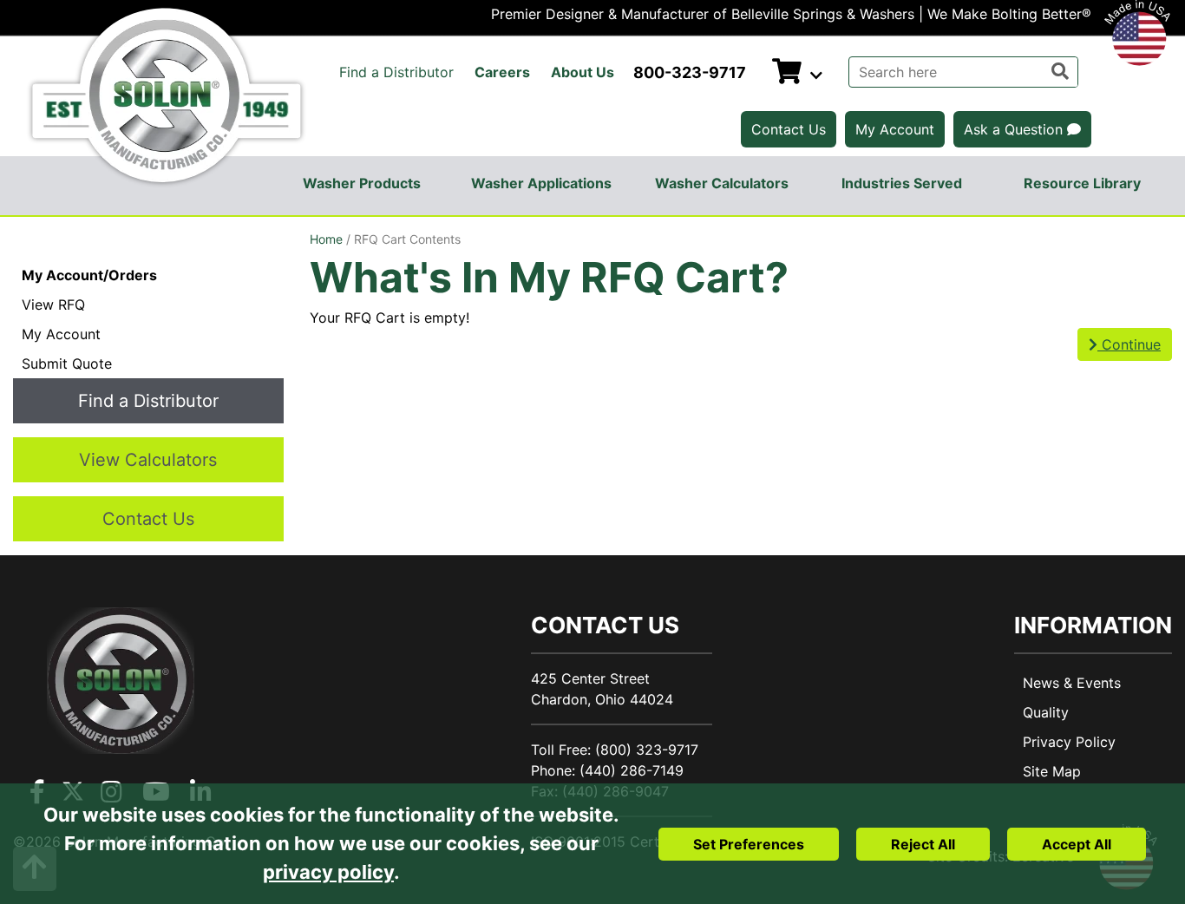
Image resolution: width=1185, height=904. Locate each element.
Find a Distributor (396, 72)
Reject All (923, 844)
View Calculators (148, 459)
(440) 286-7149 (631, 770)
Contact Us (788, 129)
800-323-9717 (689, 72)
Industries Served (901, 183)
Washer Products (362, 183)
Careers (502, 72)
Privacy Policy (1069, 741)
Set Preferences (748, 844)
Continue (1129, 344)
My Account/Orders (89, 275)
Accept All (1076, 844)
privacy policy (328, 872)
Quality (1046, 712)
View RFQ (53, 304)
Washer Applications (541, 183)
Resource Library (1082, 183)
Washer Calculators (722, 183)
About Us (582, 72)
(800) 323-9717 (646, 749)
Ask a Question (1015, 129)
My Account (894, 129)
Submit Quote (67, 363)
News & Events (1072, 682)
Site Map (1052, 771)
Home (326, 239)
